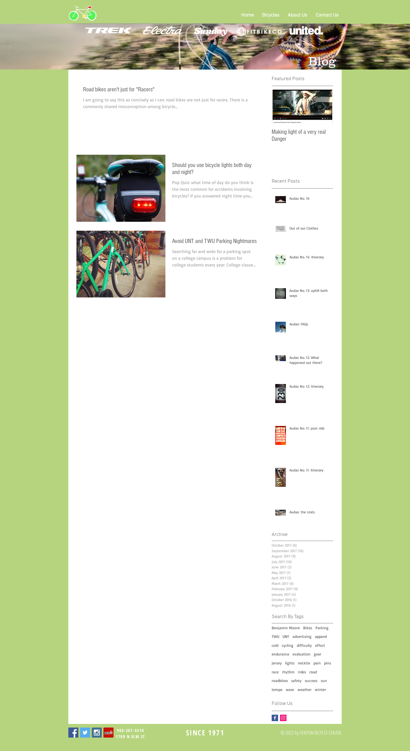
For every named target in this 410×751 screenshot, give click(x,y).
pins (327, 663)
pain (317, 663)
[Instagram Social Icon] (283, 718)
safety (296, 680)
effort (320, 645)
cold (275, 645)
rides (302, 671)
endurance (280, 654)
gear (317, 654)
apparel (321, 636)
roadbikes (280, 680)
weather (305, 689)
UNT (286, 636)
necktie (304, 663)
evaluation (301, 654)
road (313, 671)
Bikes (307, 627)
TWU (275, 636)
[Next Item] (324, 106)
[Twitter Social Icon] (85, 733)
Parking (322, 627)
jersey (277, 663)
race (275, 671)
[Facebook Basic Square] (275, 718)
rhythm (288, 671)
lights (290, 663)
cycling (287, 645)
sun (324, 680)
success (311, 680)
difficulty (304, 645)
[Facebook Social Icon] (73, 733)
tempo (277, 689)
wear (290, 689)
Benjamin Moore (286, 627)
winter (320, 689)
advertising (302, 636)
